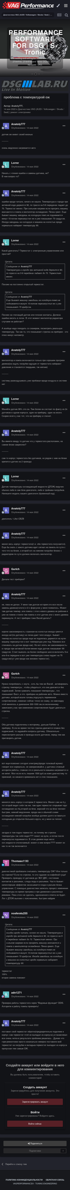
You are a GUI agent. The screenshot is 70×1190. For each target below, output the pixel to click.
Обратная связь (55, 1180)
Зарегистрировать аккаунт (35, 1101)
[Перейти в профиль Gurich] (6, 571)
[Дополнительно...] (64, 126)
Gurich (15, 569)
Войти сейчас (35, 1123)
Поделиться (36, 1143)
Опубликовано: (24, 127)
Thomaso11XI (19, 861)
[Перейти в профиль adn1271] (6, 994)
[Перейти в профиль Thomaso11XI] (6, 863)
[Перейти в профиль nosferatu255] (6, 915)
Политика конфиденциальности (24, 1180)
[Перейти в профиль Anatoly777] (6, 126)
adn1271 (16, 992)
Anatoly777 (16, 105)
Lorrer (15, 163)
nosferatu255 (19, 913)
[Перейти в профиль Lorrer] (6, 165)
